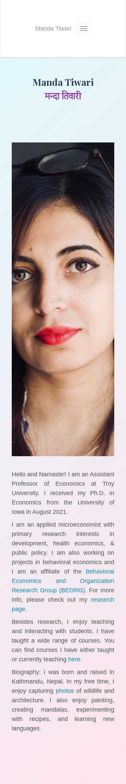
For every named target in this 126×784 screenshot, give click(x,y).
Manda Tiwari (53, 28)
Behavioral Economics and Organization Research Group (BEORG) (63, 581)
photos (65, 690)
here (74, 659)
